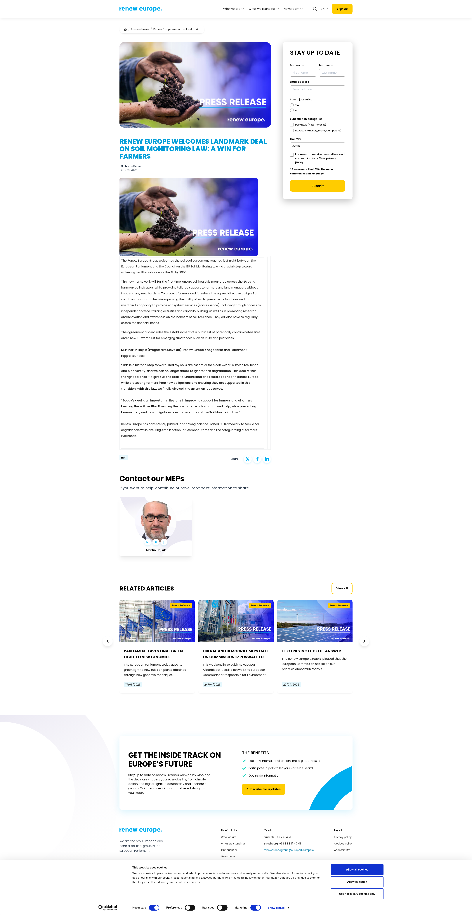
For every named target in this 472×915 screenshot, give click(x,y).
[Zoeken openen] (315, 9)
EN (322, 9)
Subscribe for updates (264, 789)
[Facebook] (164, 542)
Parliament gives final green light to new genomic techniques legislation (153, 654)
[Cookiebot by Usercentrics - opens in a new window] (108, 908)
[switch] (190, 908)
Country (295, 139)
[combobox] (317, 146)
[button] (108, 641)
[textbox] (296, 145)
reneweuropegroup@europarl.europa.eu (289, 850)
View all (342, 588)
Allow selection (357, 881)
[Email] (147, 542)
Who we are (231, 9)
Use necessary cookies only (357, 893)
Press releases (140, 29)
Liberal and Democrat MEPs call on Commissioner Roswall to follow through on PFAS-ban (235, 654)
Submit (317, 185)
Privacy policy (343, 837)
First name (297, 65)
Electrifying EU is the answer (311, 651)
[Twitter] (155, 542)
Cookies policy (343, 843)
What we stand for (262, 9)
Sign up (342, 9)
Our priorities (229, 850)
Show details (276, 907)
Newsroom (291, 9)
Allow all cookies (357, 869)
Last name (326, 65)
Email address (299, 82)
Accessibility (342, 850)
